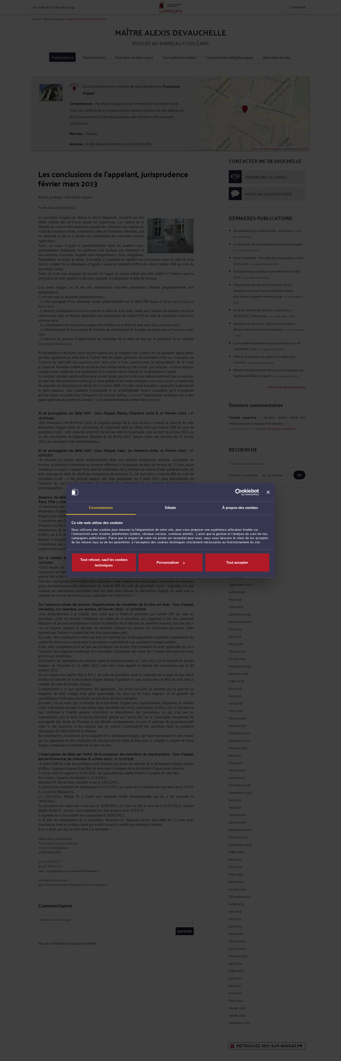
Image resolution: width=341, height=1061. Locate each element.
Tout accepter (237, 562)
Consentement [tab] (101, 508)
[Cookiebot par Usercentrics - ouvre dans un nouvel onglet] (238, 492)
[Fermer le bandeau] (268, 492)
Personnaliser (168, 562)
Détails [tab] (170, 508)
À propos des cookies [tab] (240, 508)
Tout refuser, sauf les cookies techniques (104, 562)
